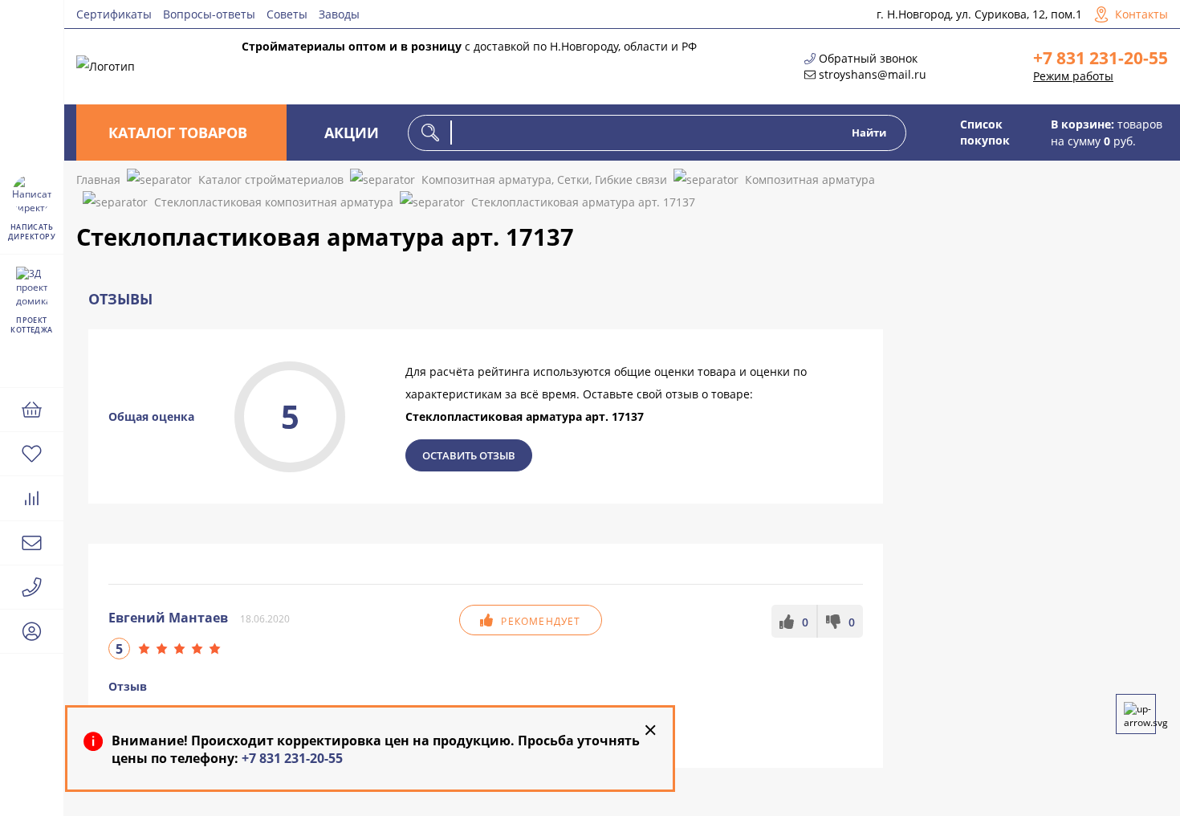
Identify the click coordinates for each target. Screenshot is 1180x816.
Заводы (339, 14)
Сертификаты (114, 14)
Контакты (1141, 14)
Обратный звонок (868, 58)
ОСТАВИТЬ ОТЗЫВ (468, 455)
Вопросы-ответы (209, 14)
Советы (287, 14)
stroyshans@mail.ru (872, 74)
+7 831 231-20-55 (1100, 58)
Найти (869, 132)
